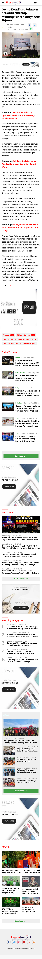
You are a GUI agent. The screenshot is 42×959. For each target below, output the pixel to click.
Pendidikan (20, 373)
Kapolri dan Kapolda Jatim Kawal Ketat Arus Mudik (27, 750)
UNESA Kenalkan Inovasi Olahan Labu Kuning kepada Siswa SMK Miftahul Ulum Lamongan (27, 379)
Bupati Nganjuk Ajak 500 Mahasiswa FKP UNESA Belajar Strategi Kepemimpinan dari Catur (22, 661)
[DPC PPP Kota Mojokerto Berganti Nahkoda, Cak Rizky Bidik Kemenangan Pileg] (11, 902)
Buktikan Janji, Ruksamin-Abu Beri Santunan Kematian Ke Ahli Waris (19, 164)
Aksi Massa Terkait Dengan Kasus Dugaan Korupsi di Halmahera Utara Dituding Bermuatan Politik (31, 891)
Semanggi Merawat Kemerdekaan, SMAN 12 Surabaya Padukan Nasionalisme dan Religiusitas (22, 644)
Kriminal (18, 403)
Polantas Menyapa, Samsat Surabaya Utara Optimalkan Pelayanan (27, 771)
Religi (17, 388)
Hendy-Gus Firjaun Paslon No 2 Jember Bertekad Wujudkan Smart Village (20, 227)
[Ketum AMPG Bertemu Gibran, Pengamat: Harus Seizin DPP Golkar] (31, 901)
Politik (9, 27)
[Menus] (3, 3)
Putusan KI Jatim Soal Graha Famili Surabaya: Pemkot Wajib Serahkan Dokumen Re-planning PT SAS (21, 572)
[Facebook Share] (29, 25)
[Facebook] (9, 942)
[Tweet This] (35, 25)
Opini (17, 357)
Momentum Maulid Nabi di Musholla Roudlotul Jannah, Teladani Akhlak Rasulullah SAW (27, 394)
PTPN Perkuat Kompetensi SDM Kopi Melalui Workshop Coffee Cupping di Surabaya (20, 564)
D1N (10, 285)
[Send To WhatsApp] (31, 28)
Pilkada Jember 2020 (26, 335)
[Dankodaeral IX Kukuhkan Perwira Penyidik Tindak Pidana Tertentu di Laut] (8, 423)
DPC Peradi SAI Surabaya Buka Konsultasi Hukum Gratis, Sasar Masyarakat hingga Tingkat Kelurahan (23, 652)
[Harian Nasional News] (13, 3)
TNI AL (17, 418)
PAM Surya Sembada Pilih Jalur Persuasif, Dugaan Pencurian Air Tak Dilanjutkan (19, 555)
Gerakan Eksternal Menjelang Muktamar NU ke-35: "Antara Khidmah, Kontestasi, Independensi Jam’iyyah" (27, 365)
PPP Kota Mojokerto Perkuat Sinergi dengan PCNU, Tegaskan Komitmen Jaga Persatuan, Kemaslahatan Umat (11, 890)
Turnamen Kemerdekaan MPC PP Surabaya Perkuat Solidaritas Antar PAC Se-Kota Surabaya (22, 636)
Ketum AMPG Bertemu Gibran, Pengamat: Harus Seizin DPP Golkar (29, 909)
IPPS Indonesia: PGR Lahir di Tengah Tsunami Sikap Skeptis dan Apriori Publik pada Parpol (21, 871)
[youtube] (24, 942)
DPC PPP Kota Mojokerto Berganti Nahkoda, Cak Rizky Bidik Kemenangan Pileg (10, 911)
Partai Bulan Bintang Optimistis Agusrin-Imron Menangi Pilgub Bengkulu (18, 115)
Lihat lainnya (20, 456)
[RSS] (34, 942)
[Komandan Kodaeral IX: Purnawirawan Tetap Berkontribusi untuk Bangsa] (8, 438)
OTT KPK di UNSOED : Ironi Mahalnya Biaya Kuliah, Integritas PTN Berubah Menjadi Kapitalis (22, 627)
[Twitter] (14, 942)
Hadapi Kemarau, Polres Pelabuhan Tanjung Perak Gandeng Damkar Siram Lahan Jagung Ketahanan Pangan (20, 742)
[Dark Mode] (35, 3)
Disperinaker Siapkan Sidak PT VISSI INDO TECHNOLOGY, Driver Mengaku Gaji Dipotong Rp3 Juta (21, 547)
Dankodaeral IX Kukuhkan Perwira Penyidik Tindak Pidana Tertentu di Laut (27, 423)
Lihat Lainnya (20, 579)
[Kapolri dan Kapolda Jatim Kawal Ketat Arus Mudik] (9, 750)
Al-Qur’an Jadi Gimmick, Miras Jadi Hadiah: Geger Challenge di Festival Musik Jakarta (20, 539)
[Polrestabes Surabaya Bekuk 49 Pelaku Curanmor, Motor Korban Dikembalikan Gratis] (9, 782)
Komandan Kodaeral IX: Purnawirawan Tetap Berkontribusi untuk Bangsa (26, 440)
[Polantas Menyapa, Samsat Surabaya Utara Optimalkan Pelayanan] (9, 771)
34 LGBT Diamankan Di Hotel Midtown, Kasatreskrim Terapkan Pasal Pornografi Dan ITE (27, 760)
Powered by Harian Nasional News (21, 948)
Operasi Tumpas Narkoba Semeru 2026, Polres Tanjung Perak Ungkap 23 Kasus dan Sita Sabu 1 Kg (27, 410)
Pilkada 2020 (8, 335)
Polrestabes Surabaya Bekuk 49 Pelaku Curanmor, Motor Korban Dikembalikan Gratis (27, 782)
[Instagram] (19, 942)
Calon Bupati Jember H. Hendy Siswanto (20, 339)
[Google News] (29, 942)
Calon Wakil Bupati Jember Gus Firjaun (19, 343)
